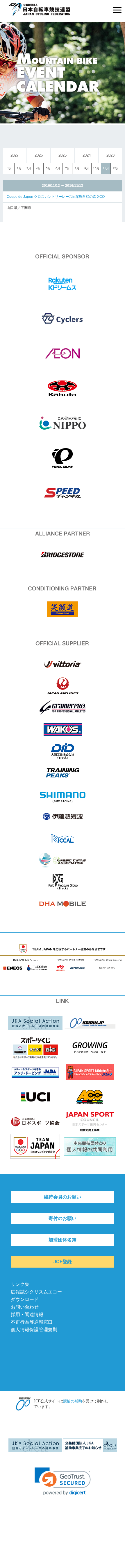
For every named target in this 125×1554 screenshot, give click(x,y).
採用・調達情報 (27, 1314)
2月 (19, 168)
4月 (38, 168)
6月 (58, 168)
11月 (106, 168)
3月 (28, 168)
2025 (62, 155)
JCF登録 (62, 1261)
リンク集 (20, 1284)
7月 (67, 168)
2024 (87, 155)
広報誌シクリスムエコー (36, 1291)
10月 (96, 168)
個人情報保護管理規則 (34, 1329)
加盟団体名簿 (62, 1239)
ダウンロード (25, 1299)
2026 (39, 155)
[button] (62, 1481)
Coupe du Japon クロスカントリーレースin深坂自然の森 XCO (56, 197)
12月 (115, 168)
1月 (9, 168)
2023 (110, 155)
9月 (86, 168)
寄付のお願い (62, 1218)
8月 (77, 168)
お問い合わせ (25, 1306)
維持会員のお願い (62, 1196)
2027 (14, 155)
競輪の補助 (72, 1401)
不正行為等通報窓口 (32, 1322)
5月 (48, 168)
